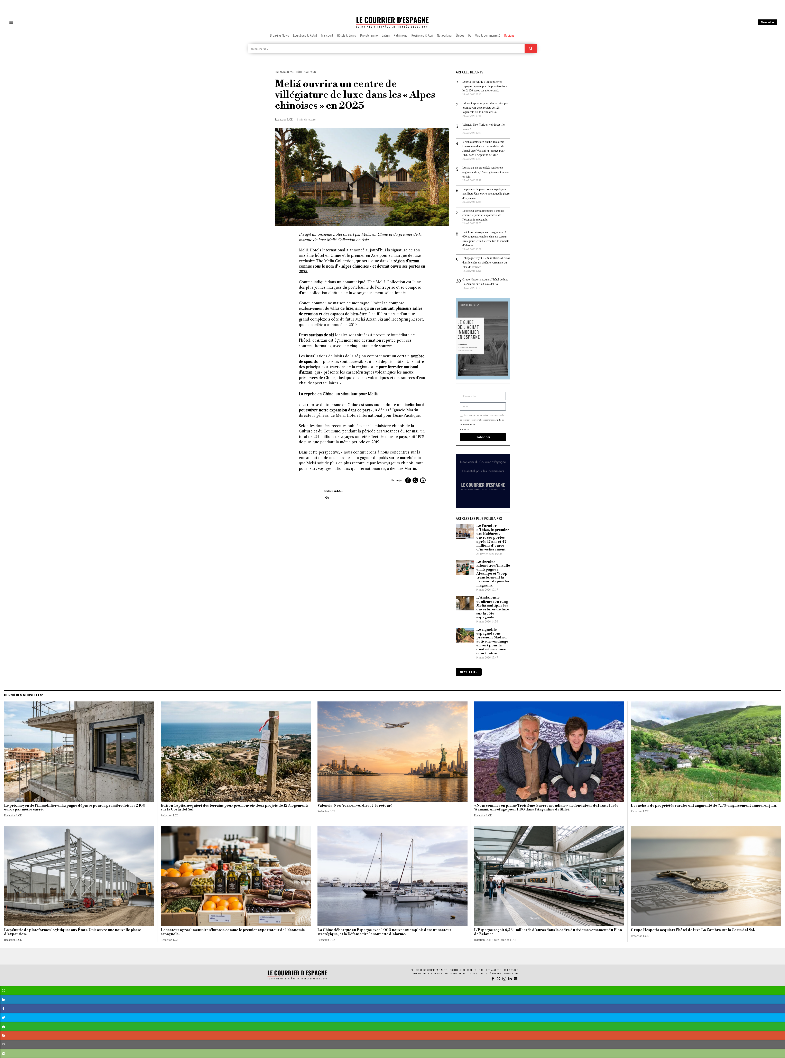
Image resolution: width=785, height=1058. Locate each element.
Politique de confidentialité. (416, 579)
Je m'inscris (434, 564)
